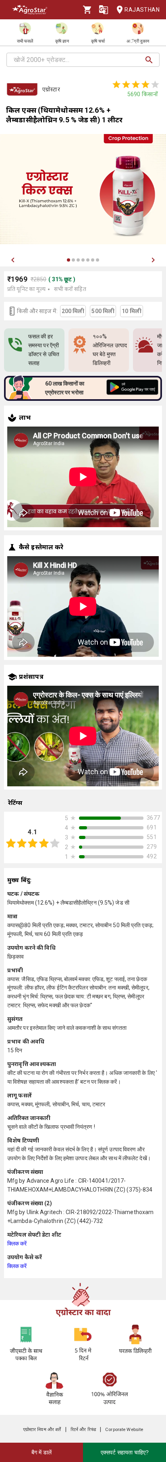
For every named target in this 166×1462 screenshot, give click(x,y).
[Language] (103, 10)
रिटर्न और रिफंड (83, 1429)
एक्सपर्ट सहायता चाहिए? (125, 1452)
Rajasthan (142, 9)
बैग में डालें (41, 1452)
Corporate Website (124, 1429)
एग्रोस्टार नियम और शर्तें (42, 1429)
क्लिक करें (17, 1243)
